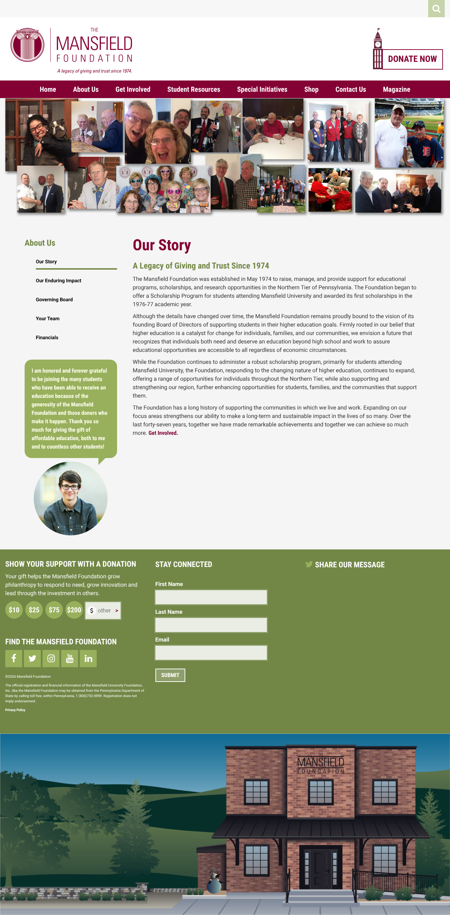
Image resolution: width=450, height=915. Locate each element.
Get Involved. (163, 433)
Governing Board (54, 300)
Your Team (47, 319)
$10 (14, 610)
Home (48, 89)
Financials (47, 338)
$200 (74, 610)
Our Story (46, 262)
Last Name (168, 611)
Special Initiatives (262, 89)
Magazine (396, 89)
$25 (34, 610)
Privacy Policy (15, 710)
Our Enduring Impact (58, 281)
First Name (169, 584)
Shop (311, 89)
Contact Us (350, 89)
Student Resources (193, 89)
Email (162, 639)
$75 (54, 610)
